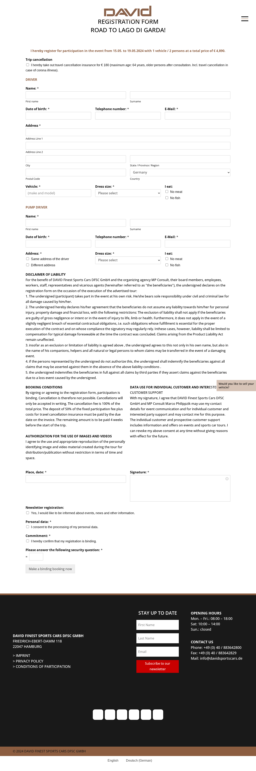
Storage (237, 189)
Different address (43, 265)
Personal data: (38, 522)
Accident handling (222, 174)
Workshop (233, 130)
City (28, 165)
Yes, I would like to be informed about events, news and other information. (83, 513)
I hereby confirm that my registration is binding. (64, 541)
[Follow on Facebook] (110, 714)
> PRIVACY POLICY (28, 661)
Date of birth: (38, 109)
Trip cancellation (39, 60)
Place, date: (36, 472)
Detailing (235, 159)
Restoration (231, 145)
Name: (32, 88)
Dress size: (104, 187)
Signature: (139, 472)
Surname (135, 101)
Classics (237, 86)
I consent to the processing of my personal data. (64, 527)
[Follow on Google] (146, 714)
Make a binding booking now (50, 569)
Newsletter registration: (45, 508)
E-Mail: (171, 109)
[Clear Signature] (227, 478)
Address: (34, 253)
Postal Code (33, 179)
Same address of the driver (50, 259)
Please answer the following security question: (64, 550)
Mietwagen (231, 203)
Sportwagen (230, 71)
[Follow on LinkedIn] (158, 714)
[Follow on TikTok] (122, 714)
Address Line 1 (34, 138)
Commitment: (38, 536)
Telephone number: (112, 109)
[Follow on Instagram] (98, 714)
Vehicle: (33, 187)
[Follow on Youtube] (134, 714)
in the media (229, 262)
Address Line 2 (34, 152)
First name (32, 101)
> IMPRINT (21, 655)
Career (238, 247)
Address (33, 126)
